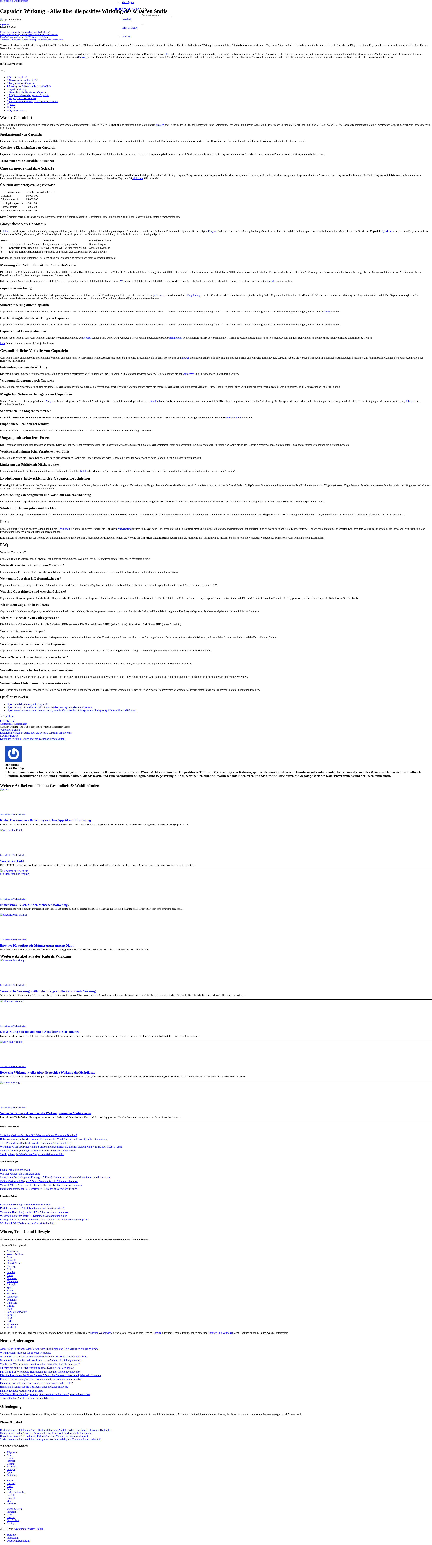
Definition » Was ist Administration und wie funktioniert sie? (32, 1208)
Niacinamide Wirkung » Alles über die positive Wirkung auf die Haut (31, 40)
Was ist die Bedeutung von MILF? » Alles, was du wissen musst (34, 1212)
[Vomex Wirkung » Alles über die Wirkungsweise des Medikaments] (10, 1082)
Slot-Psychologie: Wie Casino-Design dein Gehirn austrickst (32, 1154)
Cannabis (12, 1302)
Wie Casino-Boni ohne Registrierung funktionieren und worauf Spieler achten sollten (45, 1394)
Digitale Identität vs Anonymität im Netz (21, 1390)
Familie (11, 1272)
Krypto (10, 1290)
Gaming (11, 1266)
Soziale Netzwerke (17, 1311)
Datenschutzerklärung (18, 1540)
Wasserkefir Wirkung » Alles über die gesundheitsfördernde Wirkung (48, 991)
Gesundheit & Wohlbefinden (13, 814)
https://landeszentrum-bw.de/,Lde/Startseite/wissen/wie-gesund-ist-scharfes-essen (49, 707)
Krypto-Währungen (100, 1332)
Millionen (137, 178)
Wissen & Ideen (15, 1254)
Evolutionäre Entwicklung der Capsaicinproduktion (33, 101)
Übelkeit (410, 401)
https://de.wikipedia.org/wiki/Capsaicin (27, 704)
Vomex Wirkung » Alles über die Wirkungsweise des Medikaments (45, 1113)
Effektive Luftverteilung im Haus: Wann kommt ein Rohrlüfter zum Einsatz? (40, 1379)
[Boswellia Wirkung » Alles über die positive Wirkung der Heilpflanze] (11, 1041)
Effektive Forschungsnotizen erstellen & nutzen (25, 1204)
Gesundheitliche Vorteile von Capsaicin (27, 92)
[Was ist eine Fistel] (11, 830)
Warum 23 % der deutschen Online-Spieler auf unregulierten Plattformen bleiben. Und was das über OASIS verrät (61, 1146)
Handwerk (12, 1281)
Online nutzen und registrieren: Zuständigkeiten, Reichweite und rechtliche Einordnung (46, 1433)
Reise (10, 1275)
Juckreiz (325, 311)
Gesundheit (64, 528)
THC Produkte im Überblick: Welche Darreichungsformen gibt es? (35, 1143)
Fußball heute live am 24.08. (15, 1169)
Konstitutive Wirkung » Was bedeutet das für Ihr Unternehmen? (29, 34)
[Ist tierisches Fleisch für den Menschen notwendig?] (15, 873)
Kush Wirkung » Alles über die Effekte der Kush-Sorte (24, 37)
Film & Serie (13, 1263)
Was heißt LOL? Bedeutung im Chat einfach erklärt (27, 1223)
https (2, 343)
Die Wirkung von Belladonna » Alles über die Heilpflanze (39, 1031)
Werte (123, 281)
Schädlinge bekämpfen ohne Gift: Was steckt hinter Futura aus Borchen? (38, 1135)
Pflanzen (7, 231)
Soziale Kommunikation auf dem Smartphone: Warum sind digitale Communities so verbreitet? (50, 1439)
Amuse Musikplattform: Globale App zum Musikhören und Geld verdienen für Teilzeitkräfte (49, 1348)
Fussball (11, 1260)
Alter (9, 1257)
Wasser (159, 124)
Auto (9, 1269)
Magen (49, 401)
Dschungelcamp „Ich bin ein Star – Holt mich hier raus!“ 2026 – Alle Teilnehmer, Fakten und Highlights (55, 1430)
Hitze (166, 54)
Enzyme (212, 231)
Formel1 (11, 1314)
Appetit (87, 337)
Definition (12, 1475)
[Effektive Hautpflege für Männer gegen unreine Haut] (13, 914)
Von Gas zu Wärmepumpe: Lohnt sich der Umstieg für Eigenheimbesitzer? (40, 1364)
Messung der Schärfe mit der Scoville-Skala (30, 86)
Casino (10, 1305)
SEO (9, 1317)
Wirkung (10, 716)
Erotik (10, 1308)
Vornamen (11, 1503)
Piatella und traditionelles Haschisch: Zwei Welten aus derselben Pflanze (39, 1188)
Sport (9, 1287)
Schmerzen (188, 373)
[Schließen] (142, 24)
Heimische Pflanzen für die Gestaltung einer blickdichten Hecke (34, 1386)
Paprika (82, 57)
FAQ (12, 107)
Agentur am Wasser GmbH (28, 1528)
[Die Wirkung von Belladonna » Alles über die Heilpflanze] (12, 1001)
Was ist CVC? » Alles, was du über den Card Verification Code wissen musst (41, 1185)
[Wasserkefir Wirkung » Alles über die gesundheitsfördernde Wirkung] (12, 960)
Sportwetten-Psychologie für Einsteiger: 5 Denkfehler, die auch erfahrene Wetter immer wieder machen (55, 1177)
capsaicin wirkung (17, 89)
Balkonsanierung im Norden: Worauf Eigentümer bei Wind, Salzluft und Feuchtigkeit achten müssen (53, 1139)
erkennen (159, 295)
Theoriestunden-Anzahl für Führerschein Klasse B (27, 1398)
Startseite (11, 1534)
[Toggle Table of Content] (2, 71)
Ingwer (185, 357)
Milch (83, 471)
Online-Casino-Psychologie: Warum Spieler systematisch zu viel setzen (38, 1150)
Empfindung (194, 295)
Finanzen (12, 1278)
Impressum (12, 1537)
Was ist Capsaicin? (18, 77)
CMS (9, 1321)
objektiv (271, 281)
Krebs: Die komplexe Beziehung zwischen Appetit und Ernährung (45, 820)
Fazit (12, 104)
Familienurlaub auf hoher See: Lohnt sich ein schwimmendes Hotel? (36, 1383)
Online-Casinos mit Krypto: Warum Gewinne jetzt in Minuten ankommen (39, 1181)
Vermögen (12, 1324)
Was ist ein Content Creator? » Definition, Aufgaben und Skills (33, 1215)
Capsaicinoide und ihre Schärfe (24, 80)
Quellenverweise (18, 110)
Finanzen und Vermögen (220, 1332)
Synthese (387, 231)
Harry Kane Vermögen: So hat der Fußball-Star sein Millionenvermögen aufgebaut (44, 1436)
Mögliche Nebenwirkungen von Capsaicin (29, 95)
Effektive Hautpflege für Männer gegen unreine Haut (36, 945)
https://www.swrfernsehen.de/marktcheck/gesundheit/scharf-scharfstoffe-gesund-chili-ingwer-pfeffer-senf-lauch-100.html (71, 710)
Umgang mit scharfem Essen (22, 98)
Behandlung (175, 337)
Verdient (11, 1327)
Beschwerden (233, 417)
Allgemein (12, 1251)
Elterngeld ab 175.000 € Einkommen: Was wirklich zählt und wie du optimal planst (44, 1219)
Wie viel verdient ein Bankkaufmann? (20, 1173)
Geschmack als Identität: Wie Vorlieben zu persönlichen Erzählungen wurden (41, 1360)
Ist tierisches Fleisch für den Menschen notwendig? (35, 905)
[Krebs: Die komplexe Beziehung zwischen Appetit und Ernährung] (4, 789)
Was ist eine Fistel (12, 861)
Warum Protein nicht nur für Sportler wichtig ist (25, 1352)
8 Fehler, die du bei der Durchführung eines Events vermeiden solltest (37, 1367)
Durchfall (155, 401)
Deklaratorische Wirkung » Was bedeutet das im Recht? (25, 32)
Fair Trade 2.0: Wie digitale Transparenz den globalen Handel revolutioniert (40, 1371)
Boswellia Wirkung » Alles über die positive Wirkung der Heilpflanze (47, 1072)
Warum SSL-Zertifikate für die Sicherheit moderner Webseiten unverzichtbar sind (43, 1356)
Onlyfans (12, 1299)
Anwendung (124, 528)
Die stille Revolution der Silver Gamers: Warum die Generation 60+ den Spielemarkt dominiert (50, 1375)
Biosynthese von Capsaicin (21, 83)
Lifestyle (11, 1284)
